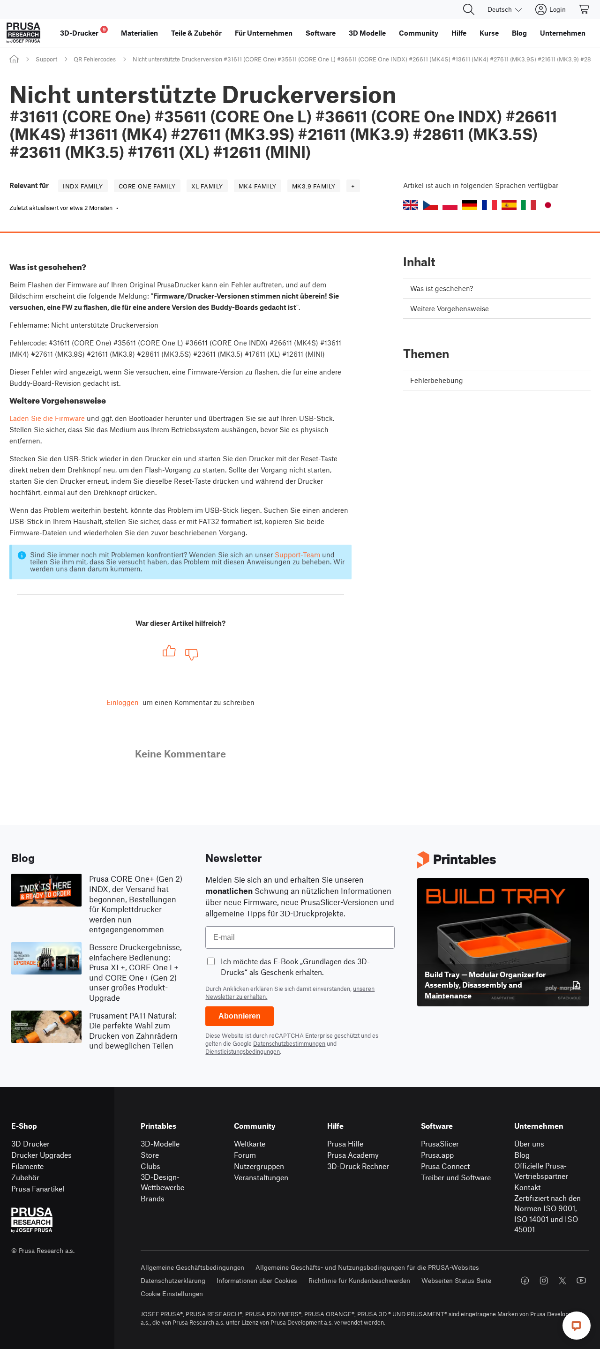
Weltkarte (249, 1143)
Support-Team (297, 554)
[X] (562, 1280)
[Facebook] (525, 1280)
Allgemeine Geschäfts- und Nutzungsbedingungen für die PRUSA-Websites (367, 1267)
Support (46, 59)
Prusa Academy (353, 1154)
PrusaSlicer (440, 1143)
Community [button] (418, 33)
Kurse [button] (489, 33)
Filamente (27, 1166)
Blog (522, 1154)
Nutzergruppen (259, 1166)
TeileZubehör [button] (196, 33)
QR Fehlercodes (95, 59)
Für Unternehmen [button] (263, 33)
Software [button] (321, 33)
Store (150, 1154)
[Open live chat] (576, 1326)
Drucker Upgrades (41, 1154)
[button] (410, 205)
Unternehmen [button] (562, 33)
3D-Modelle (160, 1143)
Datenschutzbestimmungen (289, 1043)
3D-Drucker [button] (83, 31)
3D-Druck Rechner (358, 1166)
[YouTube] (581, 1280)
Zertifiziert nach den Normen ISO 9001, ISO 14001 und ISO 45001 (547, 1213)
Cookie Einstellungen (172, 1293)
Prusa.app (437, 1154)
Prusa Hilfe (345, 1143)
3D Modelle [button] (367, 33)
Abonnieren (239, 1016)
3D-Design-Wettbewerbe (162, 1182)
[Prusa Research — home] (23, 32)
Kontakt (527, 1187)
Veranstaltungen (261, 1177)
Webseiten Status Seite (456, 1280)
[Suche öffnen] (468, 9)
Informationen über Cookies (257, 1280)
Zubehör (25, 1177)
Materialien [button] (139, 33)
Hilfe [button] (458, 33)
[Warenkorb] (584, 9)
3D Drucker (30, 1143)
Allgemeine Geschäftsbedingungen (192, 1267)
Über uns (529, 1143)
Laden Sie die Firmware (47, 418)
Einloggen (122, 702)
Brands (153, 1198)
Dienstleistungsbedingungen (242, 1051)
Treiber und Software (456, 1177)
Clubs (150, 1166)
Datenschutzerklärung (173, 1280)
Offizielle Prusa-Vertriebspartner (541, 1171)
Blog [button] (519, 33)
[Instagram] (543, 1280)
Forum (245, 1154)
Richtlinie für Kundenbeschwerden (359, 1280)
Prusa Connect (445, 1166)
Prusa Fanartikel (37, 1188)
